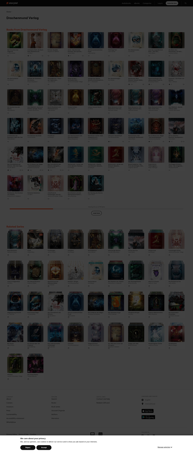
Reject (27, 447)
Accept (44, 447)
